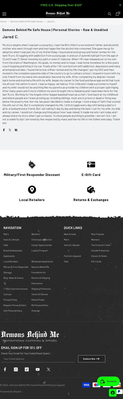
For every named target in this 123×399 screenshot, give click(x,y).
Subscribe (61, 226)
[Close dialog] (93, 165)
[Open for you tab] (113, 393)
